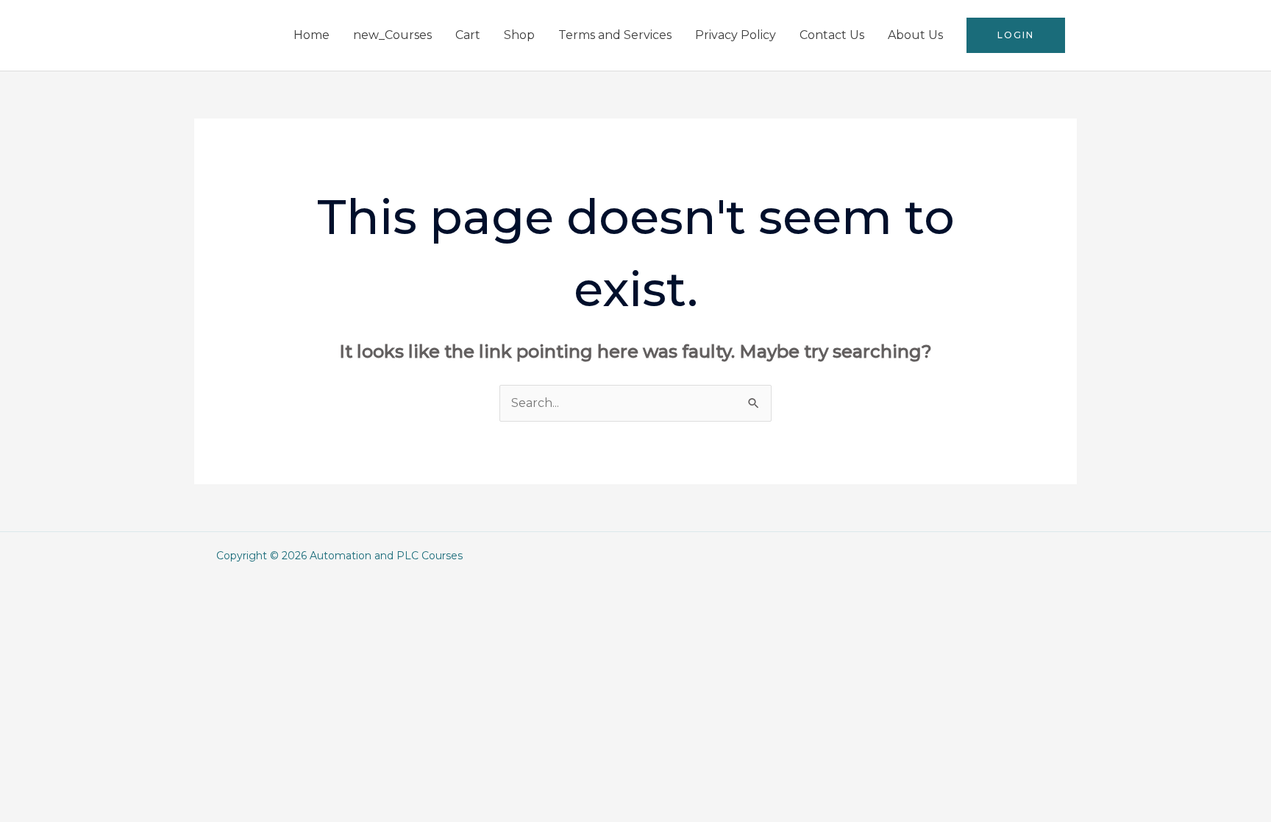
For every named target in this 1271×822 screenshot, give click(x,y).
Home (311, 35)
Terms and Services (615, 35)
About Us (915, 35)
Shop (519, 35)
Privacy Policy (735, 35)
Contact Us (832, 35)
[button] (1015, 35)
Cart (467, 35)
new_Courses (392, 35)
